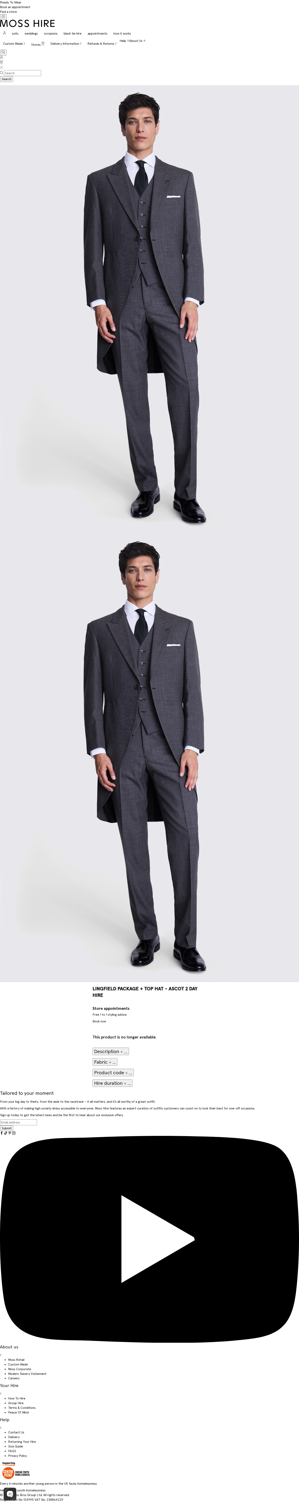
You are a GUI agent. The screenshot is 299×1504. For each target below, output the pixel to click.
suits (15, 33)
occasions (51, 33)
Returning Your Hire (22, 1442)
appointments (97, 33)
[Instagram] (13, 1133)
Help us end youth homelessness (23, 1490)
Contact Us (16, 1432)
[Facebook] (2, 1133)
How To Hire (16, 1398)
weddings (31, 33)
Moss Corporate (19, 1369)
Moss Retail (16, 1360)
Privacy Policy (17, 1456)
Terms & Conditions (22, 1408)
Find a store (8, 12)
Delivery (14, 1437)
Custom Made (18, 1364)
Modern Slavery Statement (27, 1374)
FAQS (12, 1451)
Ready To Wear (10, 2)
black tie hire (73, 33)
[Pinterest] (10, 1133)
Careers (14, 1378)
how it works (122, 33)
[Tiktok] (6, 1133)
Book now (99, 1021)
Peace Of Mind (18, 1412)
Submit (7, 1128)
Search (6, 79)
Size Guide (15, 1446)
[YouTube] (149, 1341)
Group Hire (16, 1403)
